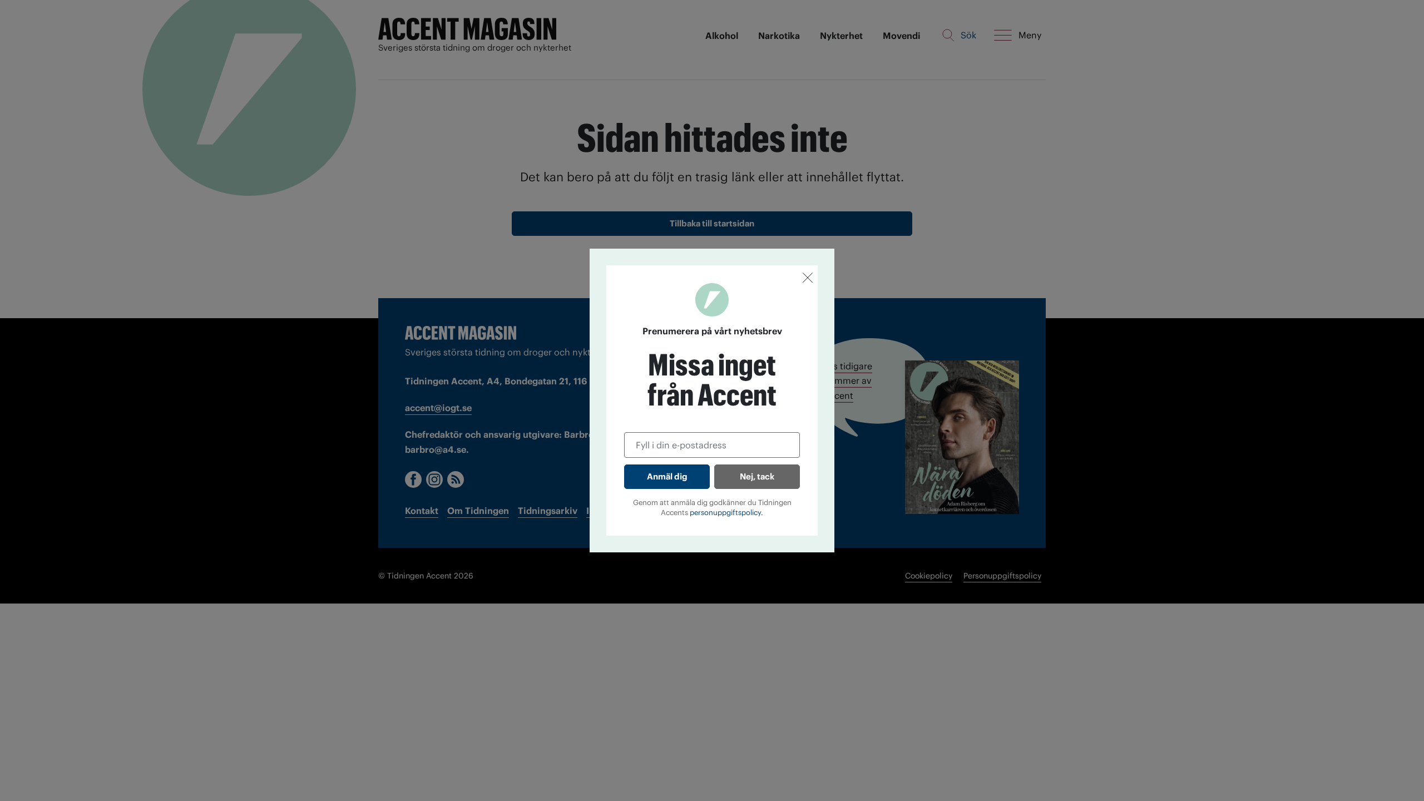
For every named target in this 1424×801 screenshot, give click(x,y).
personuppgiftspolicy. (726, 512)
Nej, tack (757, 476)
